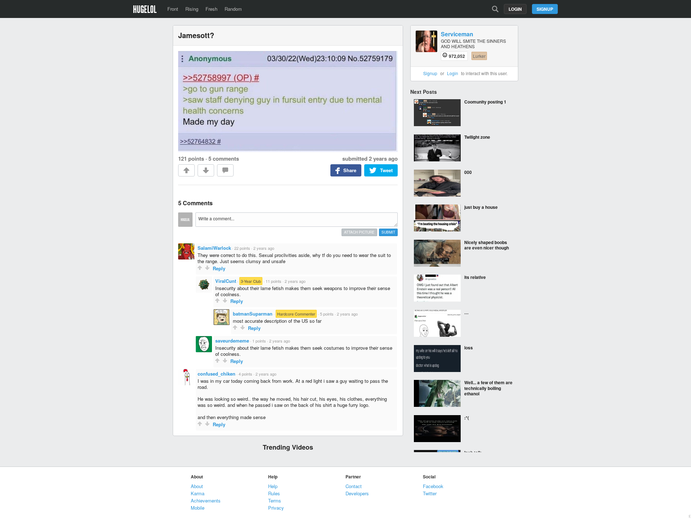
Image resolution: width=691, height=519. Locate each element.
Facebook (433, 486)
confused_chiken (216, 373)
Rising (191, 8)
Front (172, 8)
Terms (274, 500)
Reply (219, 268)
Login (515, 9)
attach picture (359, 232)
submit (388, 232)
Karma (197, 493)
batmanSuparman (252, 313)
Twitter (430, 493)
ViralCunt (225, 280)
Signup (545, 9)
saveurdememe (232, 340)
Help (272, 486)
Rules (274, 493)
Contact (354, 486)
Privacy (276, 507)
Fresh (211, 8)
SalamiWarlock (214, 247)
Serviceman (457, 34)
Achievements (206, 500)
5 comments (223, 158)
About (197, 486)
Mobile (197, 507)
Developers (357, 493)
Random (233, 8)
